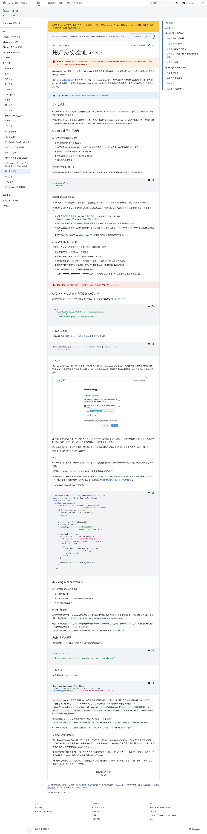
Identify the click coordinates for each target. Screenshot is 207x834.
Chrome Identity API (65, 80)
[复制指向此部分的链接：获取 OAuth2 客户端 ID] (79, 242)
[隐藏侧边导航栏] (28, 829)
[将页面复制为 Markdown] (97, 53)
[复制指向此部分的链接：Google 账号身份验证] (82, 131)
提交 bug (38, 807)
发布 (139, 172)
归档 (94, 815)
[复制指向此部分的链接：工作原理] (66, 104)
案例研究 (51, 3)
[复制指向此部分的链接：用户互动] (62, 361)
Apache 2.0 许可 (122, 785)
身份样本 (105, 96)
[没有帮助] (153, 45)
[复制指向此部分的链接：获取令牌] (64, 670)
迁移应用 (75, 28)
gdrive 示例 (120, 299)
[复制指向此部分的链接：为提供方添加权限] (74, 637)
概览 (4, 15)
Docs (6, 10)
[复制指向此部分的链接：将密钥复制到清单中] (76, 197)
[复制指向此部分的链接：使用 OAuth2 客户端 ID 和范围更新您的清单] (101, 293)
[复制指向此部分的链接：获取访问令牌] (69, 331)
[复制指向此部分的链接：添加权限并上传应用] (76, 167)
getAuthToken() (111, 285)
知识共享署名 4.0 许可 (85, 785)
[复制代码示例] (153, 180)
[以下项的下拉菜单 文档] (43, 2)
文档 (38, 3)
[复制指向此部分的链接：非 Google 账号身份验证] (86, 582)
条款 (36, 829)
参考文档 (14, 15)
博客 (61, 3)
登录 (202, 3)
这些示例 (91, 96)
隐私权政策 (45, 829)
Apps (15, 10)
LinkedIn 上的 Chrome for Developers (164, 815)
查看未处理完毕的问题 (43, 811)
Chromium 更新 (98, 807)
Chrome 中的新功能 (74, 3)
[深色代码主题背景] (149, 180)
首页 (53, 45)
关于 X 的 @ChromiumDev (160, 807)
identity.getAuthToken (79, 336)
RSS (151, 819)
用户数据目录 (70, 216)
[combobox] (161, 3)
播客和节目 (96, 819)
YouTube (153, 811)
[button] (15, 57)
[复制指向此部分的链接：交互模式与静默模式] (76, 735)
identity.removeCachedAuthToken (117, 480)
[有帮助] (149, 45)
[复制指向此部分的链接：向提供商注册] (69, 609)
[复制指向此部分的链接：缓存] (58, 457)
